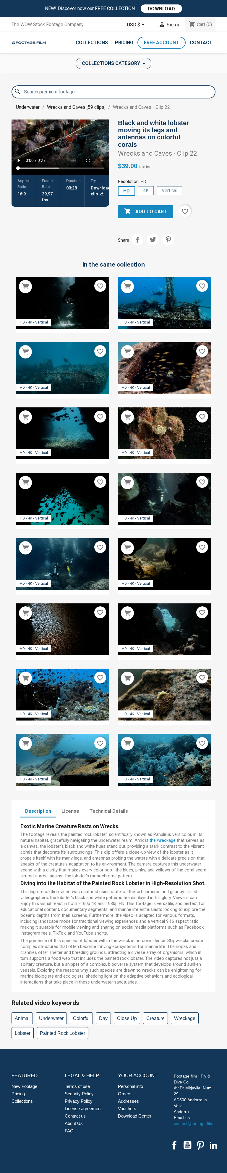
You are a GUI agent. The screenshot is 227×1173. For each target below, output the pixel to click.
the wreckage (163, 840)
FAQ (69, 1130)
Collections (92, 42)
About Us (74, 1123)
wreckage (184, 1018)
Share (137, 240)
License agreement (83, 1108)
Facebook (174, 1145)
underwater (51, 1018)
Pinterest (168, 240)
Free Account (161, 42)
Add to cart (145, 211)
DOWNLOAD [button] (161, 9)
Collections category (111, 63)
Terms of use (77, 1086)
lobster (22, 1033)
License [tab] (70, 811)
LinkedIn (213, 1145)
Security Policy (79, 1093)
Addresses (128, 1101)
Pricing (124, 42)
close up (127, 1018)
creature (155, 1018)
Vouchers (127, 1108)
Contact (201, 42)
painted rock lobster (62, 1033)
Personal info (130, 1086)
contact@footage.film (193, 1123)
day (103, 1018)
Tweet (153, 240)
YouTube (187, 1145)
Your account (138, 1075)
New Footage (24, 1086)
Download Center (134, 1115)
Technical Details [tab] (109, 811)
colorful (81, 1018)
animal (22, 1018)
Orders (125, 1093)
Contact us (75, 1115)
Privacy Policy (79, 1101)
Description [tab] (38, 811)
